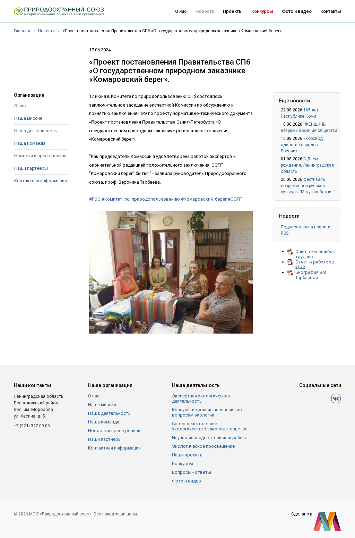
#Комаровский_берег (204, 199)
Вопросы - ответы (191, 472)
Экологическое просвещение (203, 446)
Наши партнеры (31, 168)
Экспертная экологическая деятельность (201, 398)
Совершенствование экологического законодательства (210, 426)
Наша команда (29, 143)
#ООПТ (235, 199)
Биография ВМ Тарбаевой (310, 275)
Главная (22, 30)
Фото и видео (297, 11)
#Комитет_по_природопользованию (141, 199)
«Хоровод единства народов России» (302, 144)
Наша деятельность (35, 130)
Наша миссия (28, 118)
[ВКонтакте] (336, 398)
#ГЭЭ (95, 199)
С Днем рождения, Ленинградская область (307, 165)
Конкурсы (262, 11)
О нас (181, 11)
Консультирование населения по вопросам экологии (207, 412)
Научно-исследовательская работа (210, 437)
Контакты (330, 11)
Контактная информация (40, 180)
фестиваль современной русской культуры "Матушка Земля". (308, 185)
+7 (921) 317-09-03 (32, 425)
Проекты (233, 11)
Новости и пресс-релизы (41, 155)
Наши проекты (188, 454)
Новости (205, 11)
